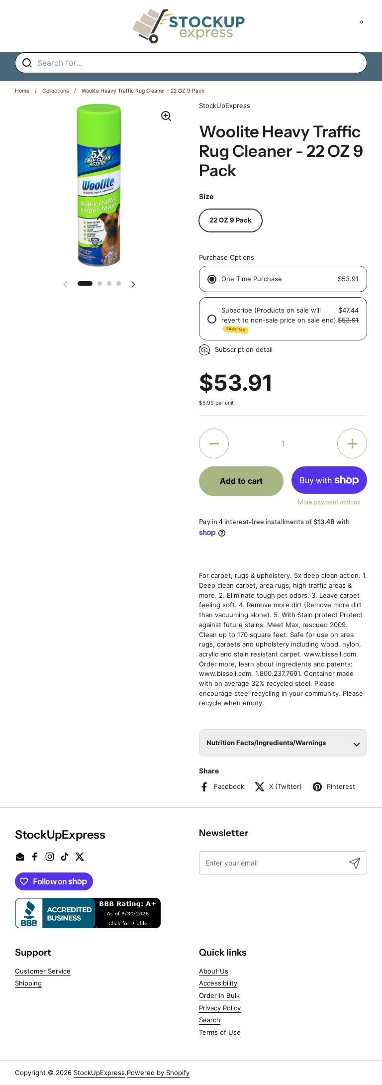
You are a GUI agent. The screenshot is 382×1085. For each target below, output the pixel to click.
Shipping (28, 983)
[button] (85, 283)
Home (22, 91)
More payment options (329, 502)
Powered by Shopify (158, 1073)
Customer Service (43, 971)
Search (209, 1020)
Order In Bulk (219, 995)
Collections (55, 91)
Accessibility (218, 983)
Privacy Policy (220, 1008)
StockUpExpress (99, 1073)
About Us (213, 971)
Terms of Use (220, 1032)
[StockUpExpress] (188, 26)
